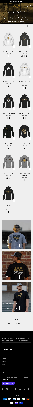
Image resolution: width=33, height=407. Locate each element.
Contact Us (5, 358)
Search (3, 356)
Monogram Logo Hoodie (24, 82)
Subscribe (8, 350)
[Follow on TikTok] (24, 389)
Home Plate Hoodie (8, 113)
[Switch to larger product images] (27, 26)
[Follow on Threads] (11, 389)
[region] (16, 321)
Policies (4, 361)
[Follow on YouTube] (20, 389)
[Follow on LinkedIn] (29, 389)
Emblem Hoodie (24, 51)
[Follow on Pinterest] (16, 389)
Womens (4, 367)
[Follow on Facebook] (2, 389)
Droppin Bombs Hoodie (24, 174)
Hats (3, 372)
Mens (3, 364)
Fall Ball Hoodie (24, 113)
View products (11, 245)
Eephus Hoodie (8, 173)
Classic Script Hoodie (8, 206)
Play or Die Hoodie (24, 143)
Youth (3, 370)
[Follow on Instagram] (7, 389)
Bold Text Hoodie (8, 81)
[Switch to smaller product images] (30, 26)
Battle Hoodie (8, 143)
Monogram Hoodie (8, 51)
